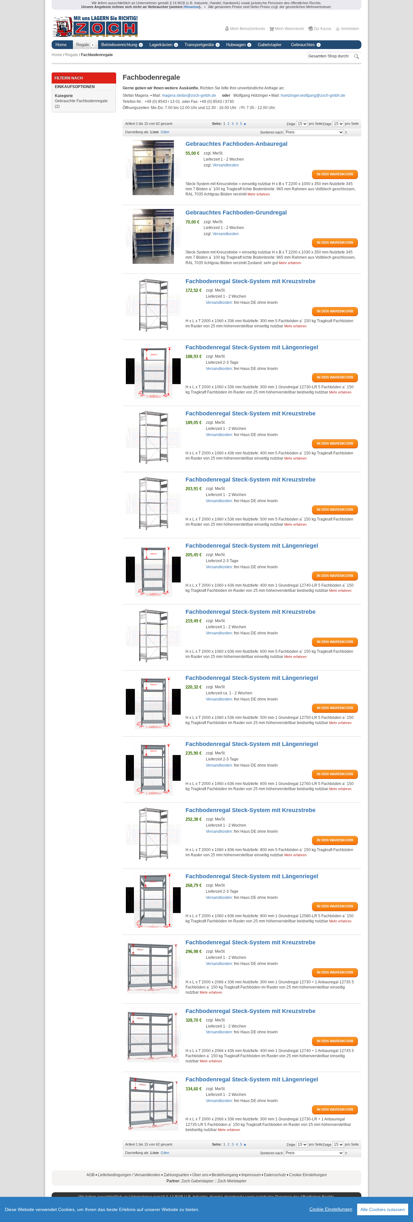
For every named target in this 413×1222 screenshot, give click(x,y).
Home (57, 55)
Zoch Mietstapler (232, 1181)
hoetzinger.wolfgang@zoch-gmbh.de (313, 95)
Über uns (200, 1175)
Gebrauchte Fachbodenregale (81, 101)
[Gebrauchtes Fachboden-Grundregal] (153, 236)
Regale (71, 55)
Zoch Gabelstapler (197, 1181)
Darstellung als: (137, 132)
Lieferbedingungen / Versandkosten (129, 1175)
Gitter (165, 132)
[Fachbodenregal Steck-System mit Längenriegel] (153, 371)
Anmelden (350, 28)
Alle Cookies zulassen (382, 1209)
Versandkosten (226, 165)
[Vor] (245, 123)
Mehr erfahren (258, 194)
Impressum (251, 1175)
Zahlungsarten (178, 1175)
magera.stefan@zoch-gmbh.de (189, 95)
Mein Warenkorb (289, 28)
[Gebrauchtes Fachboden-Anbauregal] (153, 167)
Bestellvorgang (225, 1175)
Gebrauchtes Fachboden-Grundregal (236, 212)
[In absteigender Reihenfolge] (346, 132)
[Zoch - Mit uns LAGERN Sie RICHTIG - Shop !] (95, 26)
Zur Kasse (322, 28)
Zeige (327, 124)
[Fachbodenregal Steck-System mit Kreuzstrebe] (153, 305)
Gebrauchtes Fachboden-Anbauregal (236, 144)
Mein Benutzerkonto (247, 28)
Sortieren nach (271, 132)
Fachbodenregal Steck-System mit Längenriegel (252, 347)
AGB (90, 1175)
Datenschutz (275, 1175)
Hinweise (191, 7)
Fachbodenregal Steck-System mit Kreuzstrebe (251, 281)
